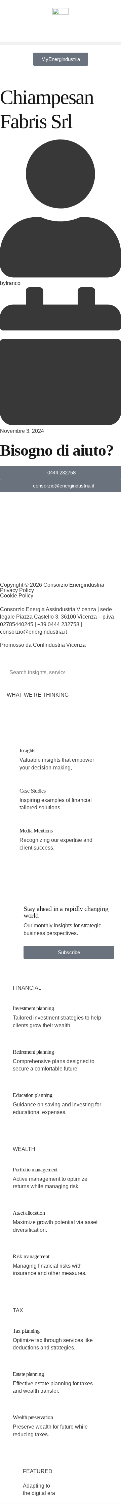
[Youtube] (63, 570)
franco (13, 283)
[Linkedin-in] (2, 570)
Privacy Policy (17, 590)
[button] (60, 43)
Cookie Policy (16, 595)
